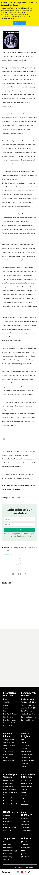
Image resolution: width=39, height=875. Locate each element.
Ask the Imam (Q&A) (28, 705)
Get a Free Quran (27, 711)
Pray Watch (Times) (10, 714)
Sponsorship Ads (9, 857)
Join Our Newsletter (28, 714)
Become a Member (27, 720)
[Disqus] (19, 655)
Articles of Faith (8, 743)
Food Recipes (25, 746)
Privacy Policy (26, 827)
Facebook (26, 842)
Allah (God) (7, 702)
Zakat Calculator (9, 726)
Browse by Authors (10, 789)
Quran (5, 705)
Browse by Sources (10, 801)
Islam (5, 699)
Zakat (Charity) (8, 754)
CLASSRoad (7, 831)
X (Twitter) (24, 845)
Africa (23, 801)
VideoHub (24, 764)
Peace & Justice (26, 783)
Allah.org (6, 816)
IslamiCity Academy (10, 828)
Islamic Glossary (26, 755)
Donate (5, 842)
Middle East (25, 804)
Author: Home (9, 555)
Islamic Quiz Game (27, 761)
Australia (24, 795)
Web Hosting (7, 860)
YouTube (26, 851)
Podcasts (24, 767)
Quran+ (6, 708)
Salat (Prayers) (8, 751)
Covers (23, 743)
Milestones (25, 824)
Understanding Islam (10, 723)
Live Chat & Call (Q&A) (29, 708)
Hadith (5, 711)
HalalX (5, 825)
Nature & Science (9, 786)
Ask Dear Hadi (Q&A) (28, 702)
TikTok (25, 854)
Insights (24, 749)
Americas (24, 789)
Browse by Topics (9, 798)
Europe (23, 792)
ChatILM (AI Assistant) (28, 699)
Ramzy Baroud (18, 547)
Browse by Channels (10, 804)
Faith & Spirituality (9, 780)
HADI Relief (7, 822)
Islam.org (6, 819)
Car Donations (8, 848)
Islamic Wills (7, 854)
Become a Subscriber (28, 717)
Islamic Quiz (25, 758)
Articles (13, 497)
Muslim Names (26, 752)
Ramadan (6, 757)
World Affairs (22, 497)
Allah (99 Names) (9, 740)
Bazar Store (7, 845)
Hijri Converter (8, 717)
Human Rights (26, 780)
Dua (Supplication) (9, 720)
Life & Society (8, 783)
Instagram (26, 848)
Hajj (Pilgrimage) (9, 760)
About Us (24, 818)
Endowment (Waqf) (10, 851)
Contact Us (25, 821)
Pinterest (26, 857)
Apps (23, 740)
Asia (22, 798)
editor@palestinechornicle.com (11, 466)
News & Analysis (27, 786)
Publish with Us (26, 830)
